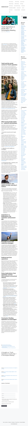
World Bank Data (13, 108)
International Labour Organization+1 (10, 146)
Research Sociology (23, 147)
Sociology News (23, 161)
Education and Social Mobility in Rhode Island (23, 98)
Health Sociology (17, 3)
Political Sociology (23, 142)
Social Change (23, 150)
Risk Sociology (23, 148)
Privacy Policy (17, 422)
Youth (7, 345)
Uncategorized (23, 168)
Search (25, 17)
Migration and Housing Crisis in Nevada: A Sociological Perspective (23, 27)
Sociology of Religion (24, 167)
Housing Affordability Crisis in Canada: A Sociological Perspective (23, 67)
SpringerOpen (4, 160)
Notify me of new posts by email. (6, 403)
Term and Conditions (22, 422)
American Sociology (23, 110)
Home (4, 422)
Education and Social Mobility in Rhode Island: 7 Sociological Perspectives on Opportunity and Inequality (23, 50)
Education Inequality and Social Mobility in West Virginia (23, 94)
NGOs (22, 138)
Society (22, 157)
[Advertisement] (9, 38)
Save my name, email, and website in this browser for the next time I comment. (9, 399)
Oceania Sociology (23, 141)
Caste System (23, 5)
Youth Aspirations (10, 345)
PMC (2, 160)
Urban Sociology (17, 1)
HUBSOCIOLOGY (4, 6)
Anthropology (23, 111)
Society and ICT (23, 158)
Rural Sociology (22, 1)
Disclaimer (13, 422)
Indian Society (23, 131)
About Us (6, 422)
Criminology (21, 3)
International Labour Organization (6, 108)
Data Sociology (11, 5)
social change (5, 44)
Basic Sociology (11, 1)
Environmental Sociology (17, 5)
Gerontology (22, 129)
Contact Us (9, 422)
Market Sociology (11, 3)
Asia (2, 345)
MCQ (21, 135)
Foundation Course (23, 128)
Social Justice (23, 151)
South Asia (4, 345)
